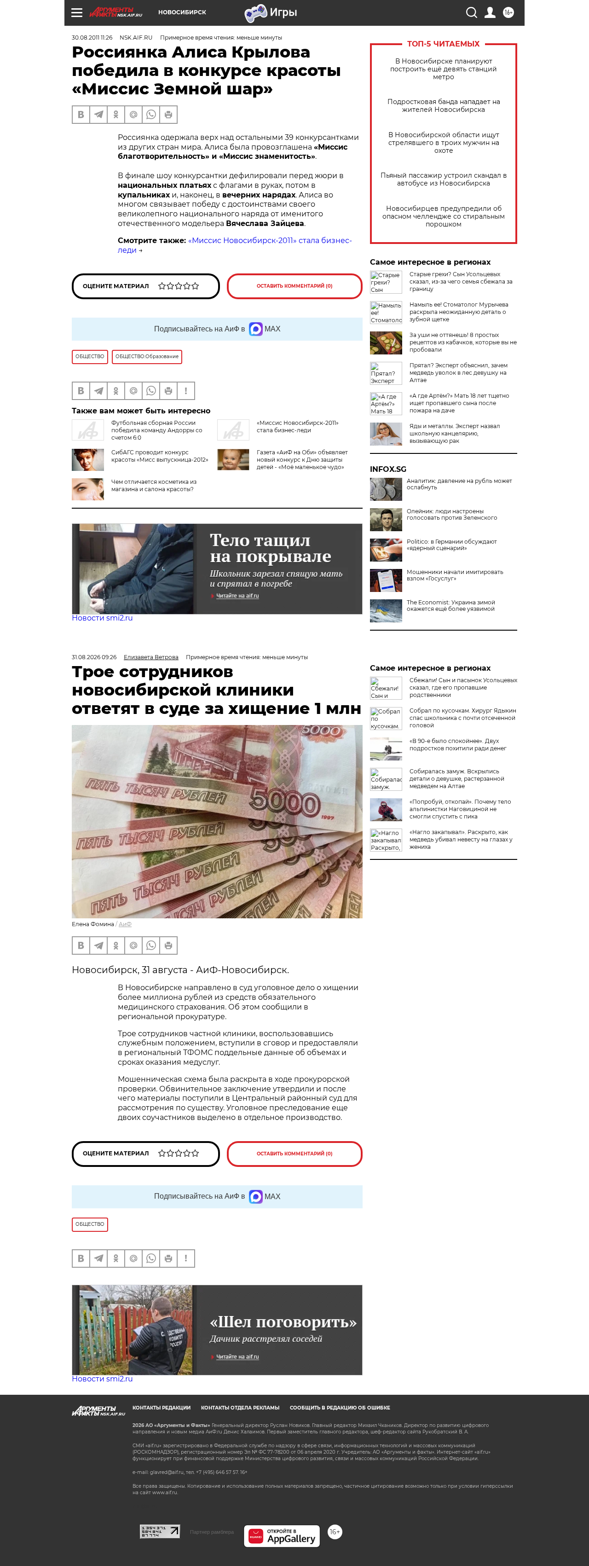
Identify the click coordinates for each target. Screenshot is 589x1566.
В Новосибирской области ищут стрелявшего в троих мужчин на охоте (443, 143)
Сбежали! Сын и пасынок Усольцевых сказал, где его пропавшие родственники (463, 687)
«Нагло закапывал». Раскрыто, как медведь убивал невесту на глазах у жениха (461, 839)
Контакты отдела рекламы (240, 1408)
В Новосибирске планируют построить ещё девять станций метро (443, 69)
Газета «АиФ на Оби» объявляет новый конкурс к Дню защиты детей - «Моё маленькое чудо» (302, 459)
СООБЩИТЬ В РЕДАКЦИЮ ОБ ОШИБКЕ (340, 1408)
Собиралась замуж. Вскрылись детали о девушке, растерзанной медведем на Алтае (457, 778)
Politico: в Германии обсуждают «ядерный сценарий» (452, 545)
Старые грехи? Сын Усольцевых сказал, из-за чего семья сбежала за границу (461, 281)
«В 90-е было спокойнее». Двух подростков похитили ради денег (458, 744)
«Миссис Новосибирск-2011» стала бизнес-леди (298, 426)
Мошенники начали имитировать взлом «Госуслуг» (455, 575)
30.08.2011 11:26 (92, 37)
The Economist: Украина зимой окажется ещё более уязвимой (451, 605)
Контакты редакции (162, 1408)
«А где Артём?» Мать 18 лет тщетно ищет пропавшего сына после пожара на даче (459, 403)
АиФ (125, 924)
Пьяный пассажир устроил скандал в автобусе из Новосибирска (444, 179)
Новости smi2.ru (102, 618)
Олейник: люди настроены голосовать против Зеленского (452, 514)
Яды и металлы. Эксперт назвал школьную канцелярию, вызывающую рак (455, 433)
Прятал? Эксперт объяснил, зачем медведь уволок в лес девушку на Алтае (459, 372)
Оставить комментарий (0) (295, 286)
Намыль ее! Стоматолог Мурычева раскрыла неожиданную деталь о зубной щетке (459, 312)
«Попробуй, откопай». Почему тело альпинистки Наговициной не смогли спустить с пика (460, 809)
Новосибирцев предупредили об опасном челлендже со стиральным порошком (443, 216)
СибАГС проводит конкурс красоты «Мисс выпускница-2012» (159, 456)
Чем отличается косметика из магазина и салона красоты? (153, 485)
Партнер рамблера (212, 1532)
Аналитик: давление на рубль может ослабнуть (459, 484)
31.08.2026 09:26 (94, 657)
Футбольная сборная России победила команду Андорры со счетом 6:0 (156, 430)
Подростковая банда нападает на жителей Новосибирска (443, 106)
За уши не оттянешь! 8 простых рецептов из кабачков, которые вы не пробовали (463, 342)
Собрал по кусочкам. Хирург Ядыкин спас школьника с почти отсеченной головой (463, 718)
